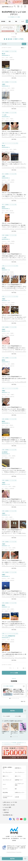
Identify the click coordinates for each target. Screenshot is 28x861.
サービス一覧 (13, 836)
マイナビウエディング (6, 742)
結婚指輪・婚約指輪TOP (17, 742)
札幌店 (3, 574)
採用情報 (14, 840)
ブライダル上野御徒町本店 (8, 636)
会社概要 (8, 836)
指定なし (23, 47)
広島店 (3, 329)
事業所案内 (20, 836)
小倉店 (3, 176)
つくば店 (4, 115)
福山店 (3, 53)
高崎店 (3, 605)
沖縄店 (3, 390)
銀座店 (3, 206)
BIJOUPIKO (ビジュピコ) (10, 744)
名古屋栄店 (4, 452)
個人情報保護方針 (15, 838)
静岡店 (3, 360)
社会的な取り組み (6, 838)
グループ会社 (23, 838)
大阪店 (3, 84)
